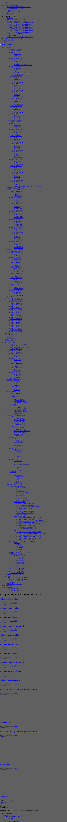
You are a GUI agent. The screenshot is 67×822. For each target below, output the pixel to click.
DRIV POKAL (7, 297)
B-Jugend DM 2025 (19, 421)
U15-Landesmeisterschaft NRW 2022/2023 (29, 522)
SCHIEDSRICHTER (13, 35)
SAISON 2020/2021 (16, 91)
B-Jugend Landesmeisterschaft (25, 508)
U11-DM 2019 (18, 481)
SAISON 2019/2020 (16, 98)
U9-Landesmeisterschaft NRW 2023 (27, 528)
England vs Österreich (10, 644)
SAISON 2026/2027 (16, 300)
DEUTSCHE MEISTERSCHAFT (16, 415)
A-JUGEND (21, 491)
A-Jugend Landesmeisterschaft (25, 505)
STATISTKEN (18, 282)
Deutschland (5, 764)
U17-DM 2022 (18, 453)
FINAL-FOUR (18, 196)
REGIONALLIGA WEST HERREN (17, 347)
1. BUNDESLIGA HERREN (15, 49)
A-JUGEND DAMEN (23, 492)
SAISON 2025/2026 (16, 52)
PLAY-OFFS (17, 57)
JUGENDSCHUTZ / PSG (10, 40)
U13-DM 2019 (18, 480)
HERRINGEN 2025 (19, 401)
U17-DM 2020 (18, 462)
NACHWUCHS (8, 394)
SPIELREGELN (8, 585)
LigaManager (7, 41)
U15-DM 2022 (18, 454)
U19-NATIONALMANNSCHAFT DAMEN (20, 26)
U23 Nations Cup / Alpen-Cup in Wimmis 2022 (21, 731)
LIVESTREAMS (8, 587)
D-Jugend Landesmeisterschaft (25, 511)
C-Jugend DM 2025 (19, 423)
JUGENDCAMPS (12, 566)
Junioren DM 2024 (19, 427)
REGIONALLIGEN (9, 342)
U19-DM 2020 (18, 461)
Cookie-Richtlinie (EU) (9, 818)
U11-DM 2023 (18, 446)
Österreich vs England (10, 608)
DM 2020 (13, 459)
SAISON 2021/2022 (16, 151)
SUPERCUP (7, 333)
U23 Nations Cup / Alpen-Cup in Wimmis (18, 689)
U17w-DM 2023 (18, 442)
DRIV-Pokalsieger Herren (14, 582)
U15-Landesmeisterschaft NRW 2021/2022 (29, 536)
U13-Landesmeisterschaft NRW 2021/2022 (29, 538)
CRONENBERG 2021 (20, 412)
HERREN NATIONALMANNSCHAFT (18, 19)
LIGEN (5, 815)
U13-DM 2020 (18, 467)
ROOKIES (20, 563)
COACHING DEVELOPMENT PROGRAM (20, 37)
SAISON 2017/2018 (16, 114)
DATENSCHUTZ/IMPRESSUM (12, 38)
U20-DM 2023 (18, 439)
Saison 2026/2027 (15, 50)
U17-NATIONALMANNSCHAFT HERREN (20, 27)
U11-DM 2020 (18, 469)
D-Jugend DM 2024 (19, 435)
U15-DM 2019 (18, 478)
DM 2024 (13, 426)
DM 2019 (13, 472)
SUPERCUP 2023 (12, 334)
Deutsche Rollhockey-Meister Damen (17, 579)
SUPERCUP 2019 (12, 338)
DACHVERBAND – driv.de (15, 8)
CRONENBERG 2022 (20, 410)
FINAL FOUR (18, 208)
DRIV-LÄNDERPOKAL (14, 396)
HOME (5, 2)
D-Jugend (20, 551)
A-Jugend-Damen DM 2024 (22, 431)
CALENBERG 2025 (20, 407)
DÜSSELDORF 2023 (20, 409)
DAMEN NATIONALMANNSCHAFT (18, 21)
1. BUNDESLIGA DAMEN (15, 120)
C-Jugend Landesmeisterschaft (25, 510)
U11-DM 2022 (18, 457)
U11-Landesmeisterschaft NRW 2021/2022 (29, 539)
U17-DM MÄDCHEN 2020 (22, 464)
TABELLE (17, 55)
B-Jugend (13, 404)
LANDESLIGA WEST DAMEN (16, 344)
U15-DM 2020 (18, 465)
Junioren (19, 544)
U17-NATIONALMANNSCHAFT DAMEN (20, 29)
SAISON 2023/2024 (16, 66)
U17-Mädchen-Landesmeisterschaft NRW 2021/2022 (32, 533)
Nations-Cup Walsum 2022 (14, 574)
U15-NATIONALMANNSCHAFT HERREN (20, 30)
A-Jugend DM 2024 (19, 429)
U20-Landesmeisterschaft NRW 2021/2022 (29, 532)
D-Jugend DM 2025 (19, 424)
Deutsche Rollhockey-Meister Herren (17, 577)
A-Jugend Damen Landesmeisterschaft (28, 506)
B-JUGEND (20, 494)
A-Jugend (13, 398)
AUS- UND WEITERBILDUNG (12, 33)
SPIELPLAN (17, 54)
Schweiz (3, 797)
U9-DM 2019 (18, 483)
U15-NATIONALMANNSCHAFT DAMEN (20, 32)
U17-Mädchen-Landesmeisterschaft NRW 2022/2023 (32, 521)
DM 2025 (13, 416)
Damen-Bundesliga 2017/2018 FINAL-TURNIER (28, 186)
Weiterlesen (3, 604)
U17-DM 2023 (18, 440)
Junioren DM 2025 (19, 418)
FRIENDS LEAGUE (13, 391)
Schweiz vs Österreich (10, 680)
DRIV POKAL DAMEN (14, 315)
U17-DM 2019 (18, 475)
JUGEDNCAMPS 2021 (17, 573)
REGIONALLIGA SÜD (14, 380)
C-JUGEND (20, 495)
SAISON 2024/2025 (16, 58)
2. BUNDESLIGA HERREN (15, 188)
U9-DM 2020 (18, 470)
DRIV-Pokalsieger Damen (14, 584)
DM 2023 (13, 437)
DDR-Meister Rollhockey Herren (16, 581)
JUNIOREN (20, 489)
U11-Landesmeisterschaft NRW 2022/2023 (29, 525)
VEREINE (10, 13)
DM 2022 (13, 448)
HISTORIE (6, 576)
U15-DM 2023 (18, 443)
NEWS (5, 3)
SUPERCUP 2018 (12, 339)
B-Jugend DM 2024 (19, 432)
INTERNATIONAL (9, 341)
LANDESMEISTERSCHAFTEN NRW (21, 486)
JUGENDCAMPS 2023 (17, 569)
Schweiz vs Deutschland (10, 635)
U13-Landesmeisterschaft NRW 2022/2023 (29, 524)
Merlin (17, 821)
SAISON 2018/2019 (16, 106)
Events (5, 565)
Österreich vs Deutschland (12, 626)
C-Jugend (20, 549)
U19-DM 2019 (18, 473)
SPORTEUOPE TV (12, 588)
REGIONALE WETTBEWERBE (16, 484)
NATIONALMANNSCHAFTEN (13, 816)
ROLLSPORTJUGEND (14, 10)
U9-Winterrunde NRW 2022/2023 (26, 527)
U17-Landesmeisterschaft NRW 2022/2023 (29, 519)
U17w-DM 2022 (18, 451)
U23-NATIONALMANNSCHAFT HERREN (20, 22)
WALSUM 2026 (18, 405)
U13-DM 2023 (18, 445)
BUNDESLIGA (8, 47)
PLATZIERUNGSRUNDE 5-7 (23, 73)
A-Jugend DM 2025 (19, 420)
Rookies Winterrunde (23, 514)
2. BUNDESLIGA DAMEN (15, 249)
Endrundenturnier (19, 246)
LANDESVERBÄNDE (14, 11)
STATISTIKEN (18, 74)
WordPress (9, 821)
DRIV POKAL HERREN (14, 298)
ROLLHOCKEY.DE (9, 813)
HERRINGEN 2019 (19, 413)
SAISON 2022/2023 (16, 76)
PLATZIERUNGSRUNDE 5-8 (23, 65)
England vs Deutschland (10, 671)
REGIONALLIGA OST (14, 379)
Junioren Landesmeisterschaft (25, 503)
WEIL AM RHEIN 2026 (21, 399)
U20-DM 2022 (18, 450)
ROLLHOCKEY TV (13, 590)
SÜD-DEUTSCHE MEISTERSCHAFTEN (22, 552)
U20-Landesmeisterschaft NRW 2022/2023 (29, 517)
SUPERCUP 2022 (12, 336)
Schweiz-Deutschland (9, 599)
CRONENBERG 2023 (20, 402)
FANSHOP (10, 18)
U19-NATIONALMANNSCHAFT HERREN (20, 24)
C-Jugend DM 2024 (19, 434)
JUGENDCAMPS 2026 (17, 568)
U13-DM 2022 (18, 456)
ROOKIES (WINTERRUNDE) (26, 498)
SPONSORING (11, 15)
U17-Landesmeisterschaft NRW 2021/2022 (29, 535)
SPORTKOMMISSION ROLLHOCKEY (19, 7)
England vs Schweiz (9, 617)
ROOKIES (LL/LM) (23, 500)
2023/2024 (17, 543)
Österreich (5, 722)
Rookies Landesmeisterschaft (25, 513)
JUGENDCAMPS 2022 (17, 571)
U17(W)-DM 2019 (19, 476)
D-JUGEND (21, 497)
